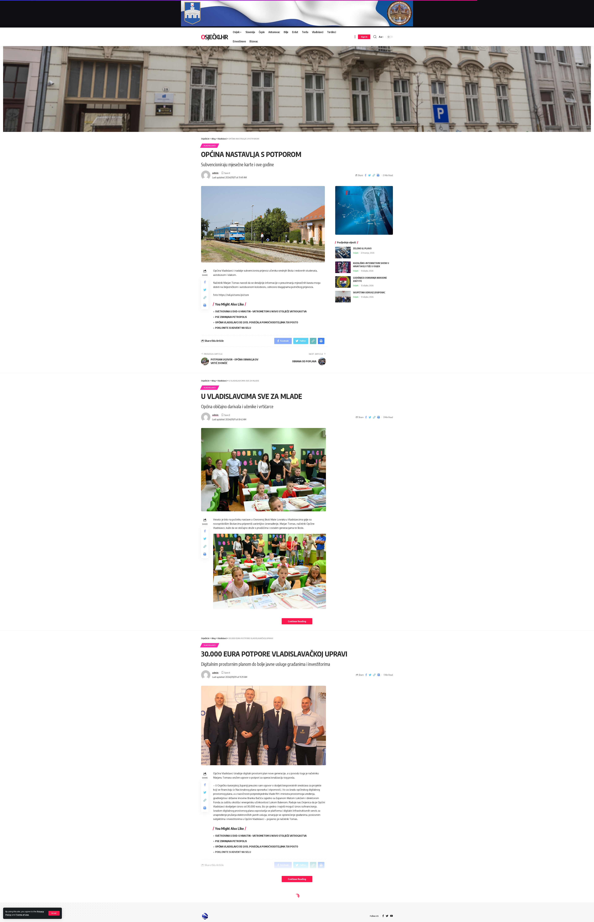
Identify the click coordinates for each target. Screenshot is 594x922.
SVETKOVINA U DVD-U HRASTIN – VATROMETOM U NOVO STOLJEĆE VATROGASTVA (261, 311)
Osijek (355, 253)
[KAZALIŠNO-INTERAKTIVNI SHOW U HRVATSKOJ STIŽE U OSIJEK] (343, 267)
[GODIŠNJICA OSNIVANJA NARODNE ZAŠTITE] (343, 282)
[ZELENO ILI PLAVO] (343, 252)
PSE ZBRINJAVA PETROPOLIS (231, 317)
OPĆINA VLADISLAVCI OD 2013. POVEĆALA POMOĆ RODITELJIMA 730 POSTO (256, 322)
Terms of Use (22, 914)
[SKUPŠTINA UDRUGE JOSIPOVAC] (343, 296)
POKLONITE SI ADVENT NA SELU (233, 327)
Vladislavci (210, 145)
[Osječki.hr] (205, 916)
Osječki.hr (214, 37)
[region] (297, 85)
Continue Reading (297, 621)
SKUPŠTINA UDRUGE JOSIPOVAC (369, 292)
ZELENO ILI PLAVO (362, 248)
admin (215, 172)
